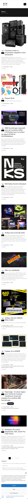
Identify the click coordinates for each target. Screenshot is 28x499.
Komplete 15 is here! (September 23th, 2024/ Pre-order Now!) (15, 431)
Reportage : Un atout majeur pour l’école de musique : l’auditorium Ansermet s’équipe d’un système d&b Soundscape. (13, 396)
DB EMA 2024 (4, 403)
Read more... (4, 68)
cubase (11, 366)
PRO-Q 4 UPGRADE (12, 270)
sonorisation (21, 326)
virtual (16, 448)
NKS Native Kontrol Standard (15, 184)
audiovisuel (7, 366)
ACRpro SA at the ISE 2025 (15, 233)
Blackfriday (7, 326)
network (18, 366)
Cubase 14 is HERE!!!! (12, 351)
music (13, 326)
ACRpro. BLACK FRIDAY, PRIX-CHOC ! (14, 319)
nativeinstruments (20, 447)
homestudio (15, 366)
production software (4, 367)
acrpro (4, 366)
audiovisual (5, 447)
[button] (26, 473)
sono (9, 448)
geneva (13, 447)
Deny (14, 489)
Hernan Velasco (6, 103)
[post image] (14, 33)
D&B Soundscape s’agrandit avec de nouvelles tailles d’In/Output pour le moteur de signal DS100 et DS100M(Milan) (13, 132)
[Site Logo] (5, 4)
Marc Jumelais (6, 66)
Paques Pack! (9, 98)
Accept (14, 485)
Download (10, 403)
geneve (11, 326)
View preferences (14, 493)
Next (18, 458)
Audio (4, 326)
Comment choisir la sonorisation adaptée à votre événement (15, 52)
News (12, 66)
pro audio (16, 326)
